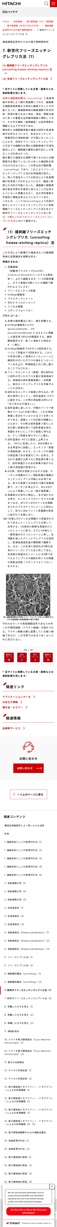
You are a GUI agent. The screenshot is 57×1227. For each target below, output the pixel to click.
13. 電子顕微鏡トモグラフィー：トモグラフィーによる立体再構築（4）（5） (28, 1123)
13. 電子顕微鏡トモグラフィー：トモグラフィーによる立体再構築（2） (28, 1100)
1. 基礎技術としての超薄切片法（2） (24, 850)
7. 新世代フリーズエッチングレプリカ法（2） (28, 998)
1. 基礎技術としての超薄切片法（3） (24, 858)
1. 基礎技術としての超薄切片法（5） (24, 875)
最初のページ (9, 655)
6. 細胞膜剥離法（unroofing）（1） (23, 973)
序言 (6, 833)
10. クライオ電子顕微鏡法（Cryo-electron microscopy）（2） (27, 1053)
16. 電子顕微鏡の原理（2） (19, 1165)
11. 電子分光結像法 (14, 1062)
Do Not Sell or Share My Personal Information (28, 1211)
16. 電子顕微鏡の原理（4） (19, 1181)
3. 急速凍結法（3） (14, 924)
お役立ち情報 (11, 702)
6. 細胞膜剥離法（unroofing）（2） (23, 982)
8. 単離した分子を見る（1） (19, 1006)
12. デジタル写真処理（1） (18, 1070)
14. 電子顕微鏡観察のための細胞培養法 (25, 1132)
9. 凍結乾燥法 (11, 1031)
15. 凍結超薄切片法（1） (17, 1140)
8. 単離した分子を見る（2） (19, 1014)
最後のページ (48, 655)
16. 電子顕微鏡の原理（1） (18, 1157)
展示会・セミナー (13, 707)
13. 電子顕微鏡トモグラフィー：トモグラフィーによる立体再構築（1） (28, 1088)
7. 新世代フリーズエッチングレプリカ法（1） (28, 990)
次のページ (35, 655)
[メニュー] (53, 3)
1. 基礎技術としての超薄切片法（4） (24, 866)
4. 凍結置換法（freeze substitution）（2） (27, 940)
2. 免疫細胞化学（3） (16, 899)
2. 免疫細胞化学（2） (16, 891)
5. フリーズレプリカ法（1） (19, 957)
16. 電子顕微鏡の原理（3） (19, 1173)
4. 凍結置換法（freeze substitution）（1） (27, 932)
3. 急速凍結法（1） (14, 907)
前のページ (22, 655)
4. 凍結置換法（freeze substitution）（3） (27, 949)
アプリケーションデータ (17, 696)
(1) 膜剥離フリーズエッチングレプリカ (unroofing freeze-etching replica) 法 (27, 67)
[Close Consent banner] (51, 1186)
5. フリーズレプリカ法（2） (19, 965)
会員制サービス (12, 728)
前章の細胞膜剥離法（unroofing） (23, 98)
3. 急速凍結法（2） (14, 916)
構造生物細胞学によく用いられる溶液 (24, 825)
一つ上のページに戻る (30, 794)
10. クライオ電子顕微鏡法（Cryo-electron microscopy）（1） (27, 1041)
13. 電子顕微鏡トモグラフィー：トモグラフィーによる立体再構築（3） (28, 1111)
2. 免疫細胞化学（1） (15, 883)
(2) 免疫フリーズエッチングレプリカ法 (25, 78)
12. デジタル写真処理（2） (19, 1078)
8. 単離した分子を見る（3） (19, 1023)
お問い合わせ (25, 768)
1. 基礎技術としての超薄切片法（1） (23, 842)
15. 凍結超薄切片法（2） (17, 1149)
